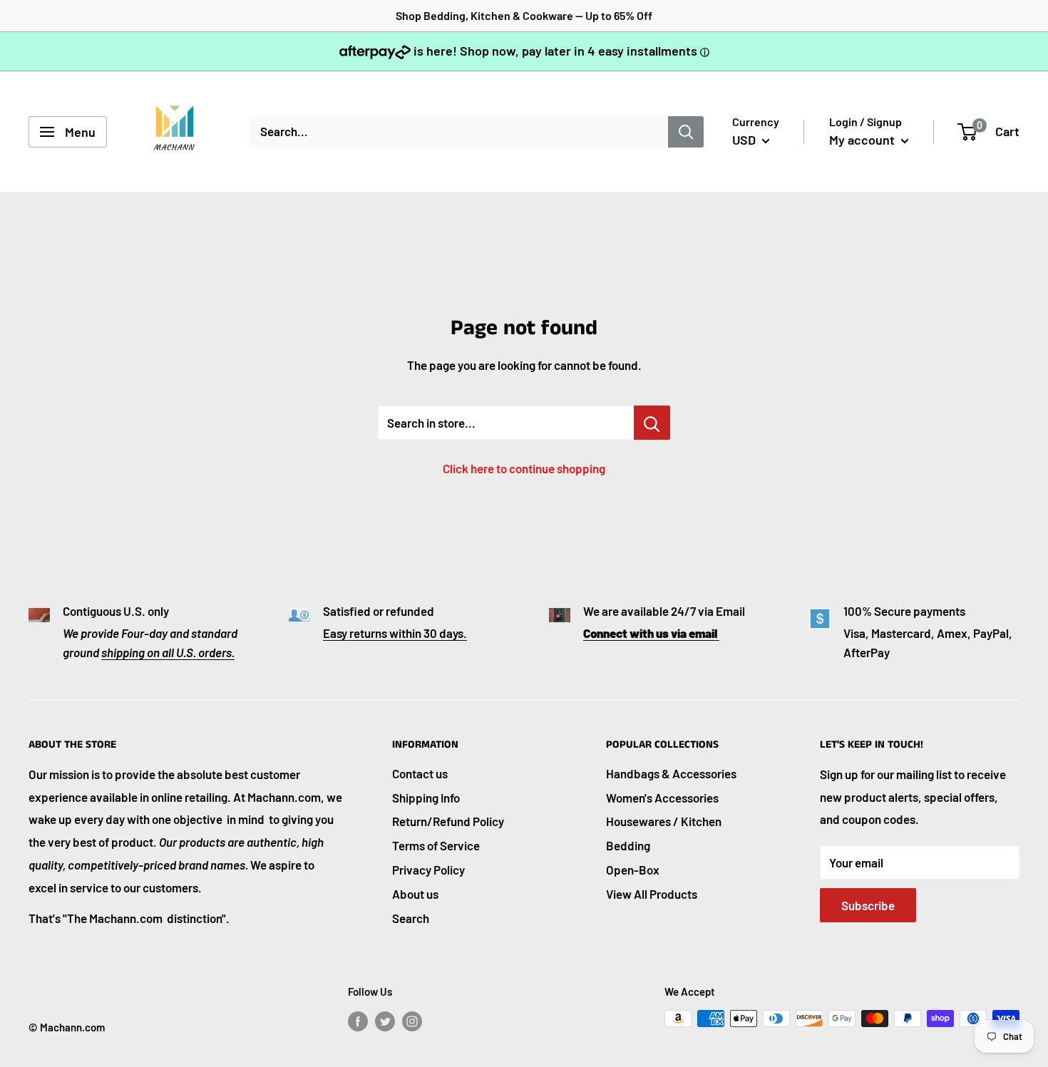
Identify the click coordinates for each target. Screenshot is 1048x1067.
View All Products (651, 894)
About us (415, 894)
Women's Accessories (662, 797)
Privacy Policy (428, 869)
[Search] (686, 132)
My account (863, 140)
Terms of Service (436, 845)
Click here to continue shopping (524, 468)
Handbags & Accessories (671, 773)
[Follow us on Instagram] (412, 1020)
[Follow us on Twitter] (385, 1020)
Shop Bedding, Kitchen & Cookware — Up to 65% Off (524, 15)
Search (410, 918)
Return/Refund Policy (448, 821)
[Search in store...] (652, 423)
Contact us (420, 773)
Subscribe (868, 905)
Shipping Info (426, 797)
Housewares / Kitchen (663, 821)
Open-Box (632, 869)
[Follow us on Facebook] (358, 1020)
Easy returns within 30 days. (395, 633)
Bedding (628, 845)
